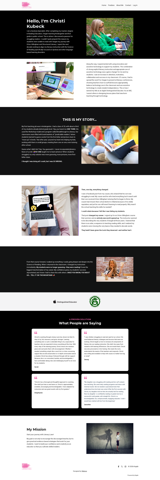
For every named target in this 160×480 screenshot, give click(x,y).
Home (104, 5)
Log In (135, 5)
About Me (119, 5)
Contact (128, 5)
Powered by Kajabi (133, 475)
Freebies (111, 5)
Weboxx (84, 471)
